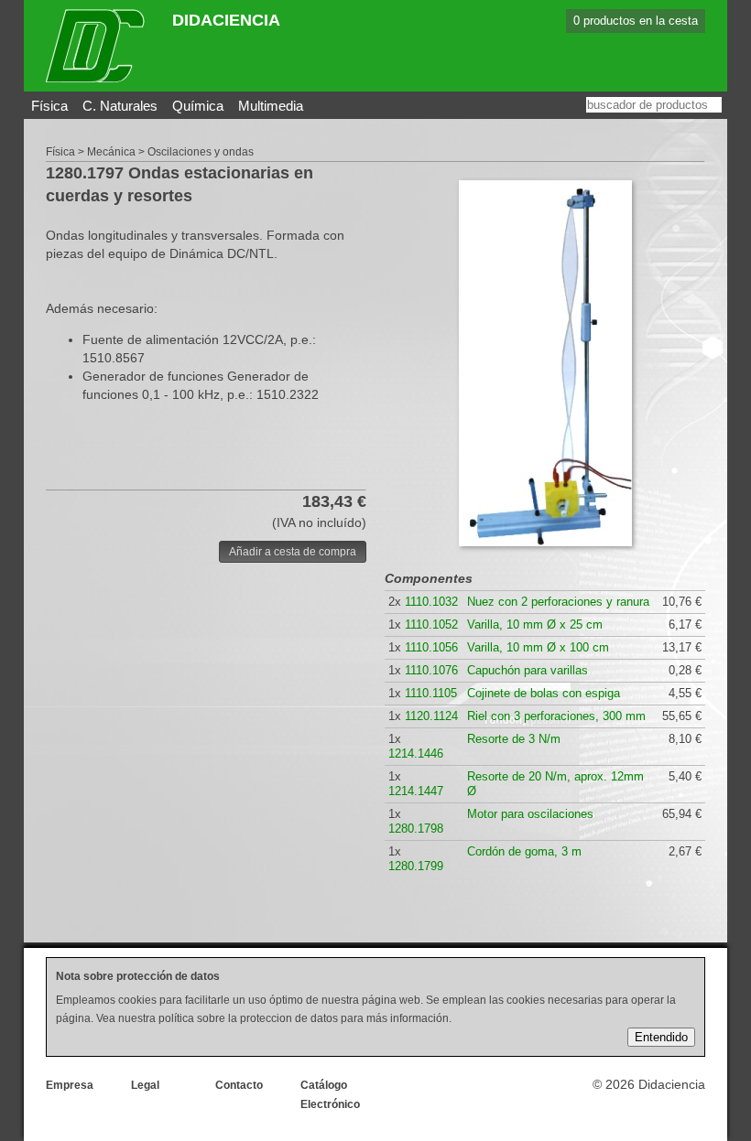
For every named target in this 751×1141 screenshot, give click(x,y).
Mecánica (111, 151)
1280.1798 (415, 828)
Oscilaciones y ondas (200, 151)
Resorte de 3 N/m (514, 739)
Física (49, 105)
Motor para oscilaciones (530, 814)
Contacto (239, 1085)
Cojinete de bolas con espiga (543, 693)
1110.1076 (431, 670)
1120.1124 (431, 716)
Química (197, 105)
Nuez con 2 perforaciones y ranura (558, 601)
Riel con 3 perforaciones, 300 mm (556, 716)
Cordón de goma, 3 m (524, 851)
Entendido (661, 1037)
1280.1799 (415, 866)
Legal (145, 1085)
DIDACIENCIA (226, 20)
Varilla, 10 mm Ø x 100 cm (538, 647)
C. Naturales (120, 105)
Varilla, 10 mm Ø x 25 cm (535, 624)
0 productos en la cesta (635, 20)
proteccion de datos (289, 1018)
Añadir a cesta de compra (292, 551)
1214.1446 (415, 753)
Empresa (69, 1085)
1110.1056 (431, 647)
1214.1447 (415, 791)
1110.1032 (431, 601)
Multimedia (270, 105)
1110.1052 (431, 624)
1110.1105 (431, 693)
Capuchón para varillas (527, 670)
